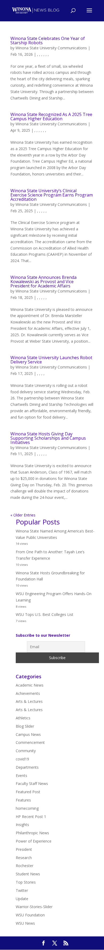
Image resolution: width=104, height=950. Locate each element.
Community (26, 750)
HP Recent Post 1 (31, 816)
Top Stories (26, 882)
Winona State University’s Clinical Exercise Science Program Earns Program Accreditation (51, 195)
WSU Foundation (30, 914)
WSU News (25, 923)
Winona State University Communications (51, 47)
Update (22, 898)
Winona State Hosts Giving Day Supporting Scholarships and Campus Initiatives (48, 438)
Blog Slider (25, 726)
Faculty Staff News (32, 783)
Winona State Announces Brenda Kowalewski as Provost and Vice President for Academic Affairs (43, 281)
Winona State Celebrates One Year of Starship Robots (47, 40)
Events (21, 775)
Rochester (24, 865)
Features (23, 800)
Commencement (30, 742)
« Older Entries (22, 515)
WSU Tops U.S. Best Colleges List (44, 614)
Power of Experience (33, 841)
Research (24, 857)
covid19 (22, 758)
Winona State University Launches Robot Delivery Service (51, 360)
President (24, 849)
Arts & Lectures (29, 701)
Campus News (28, 734)
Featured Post (28, 791)
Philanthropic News (32, 832)
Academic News (29, 685)
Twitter (22, 890)
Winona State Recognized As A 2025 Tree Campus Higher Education (51, 116)
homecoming (27, 808)
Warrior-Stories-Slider (34, 906)
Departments (27, 767)
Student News (28, 873)
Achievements (28, 693)
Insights (22, 824)
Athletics (23, 717)
